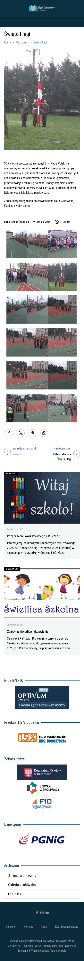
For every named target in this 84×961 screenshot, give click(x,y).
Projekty (14, 894)
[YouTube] (47, 912)
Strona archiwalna (22, 875)
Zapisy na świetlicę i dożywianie (27, 632)
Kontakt (28, 926)
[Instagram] (42, 912)
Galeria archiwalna (22, 885)
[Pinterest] (32, 433)
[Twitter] (21, 433)
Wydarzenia (22, 42)
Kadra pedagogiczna (66, 926)
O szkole (11, 926)
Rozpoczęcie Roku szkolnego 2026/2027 (33, 536)
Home (7, 42)
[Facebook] (9, 433)
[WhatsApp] (44, 433)
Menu (7, 22)
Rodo (44, 926)
